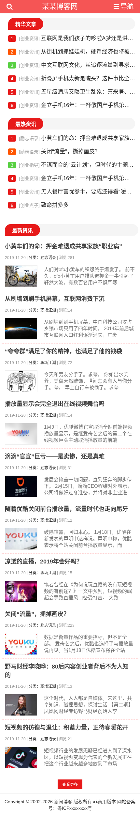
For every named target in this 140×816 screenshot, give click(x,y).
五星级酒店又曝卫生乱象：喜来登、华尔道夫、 (73, 92)
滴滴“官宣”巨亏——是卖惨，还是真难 (55, 456)
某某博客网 (60, 6)
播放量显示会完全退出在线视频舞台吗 (55, 404)
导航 (126, 6)
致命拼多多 (40, 205)
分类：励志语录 (42, 257)
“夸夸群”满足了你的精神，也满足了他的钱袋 (63, 351)
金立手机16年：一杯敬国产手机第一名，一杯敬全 (73, 105)
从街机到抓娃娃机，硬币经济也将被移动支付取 (73, 52)
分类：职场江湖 (42, 310)
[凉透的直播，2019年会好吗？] (21, 591)
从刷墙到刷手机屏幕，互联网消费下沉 (55, 299)
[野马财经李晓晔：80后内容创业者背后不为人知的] (21, 705)
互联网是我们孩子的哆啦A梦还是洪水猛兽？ (73, 38)
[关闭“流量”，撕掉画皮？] (21, 644)
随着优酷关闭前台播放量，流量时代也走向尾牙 (66, 509)
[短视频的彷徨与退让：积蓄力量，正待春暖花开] (21, 757)
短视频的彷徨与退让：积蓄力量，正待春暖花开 (66, 727)
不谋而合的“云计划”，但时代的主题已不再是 (73, 165)
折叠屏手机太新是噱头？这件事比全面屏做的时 (73, 78)
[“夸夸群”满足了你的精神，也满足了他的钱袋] (21, 381)
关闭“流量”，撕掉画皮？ (55, 151)
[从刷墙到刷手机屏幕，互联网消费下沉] (21, 329)
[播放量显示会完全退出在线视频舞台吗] (21, 434)
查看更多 (70, 784)
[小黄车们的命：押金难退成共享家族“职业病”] (21, 276)
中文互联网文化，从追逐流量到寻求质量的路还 (73, 65)
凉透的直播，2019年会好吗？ (43, 561)
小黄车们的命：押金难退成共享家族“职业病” (73, 138)
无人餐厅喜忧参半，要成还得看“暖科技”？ (73, 192)
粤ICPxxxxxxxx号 (74, 808)
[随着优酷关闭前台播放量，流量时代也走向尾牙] (21, 539)
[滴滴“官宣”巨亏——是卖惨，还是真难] (21, 486)
